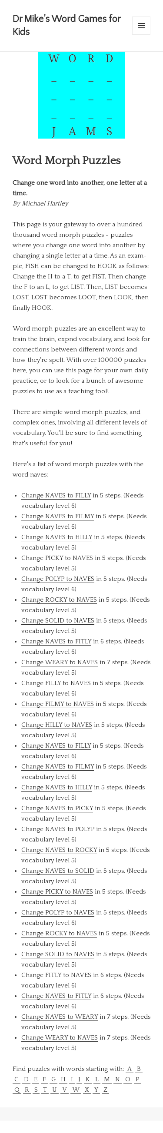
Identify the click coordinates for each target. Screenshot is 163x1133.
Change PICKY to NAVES (57, 558)
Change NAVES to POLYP (57, 829)
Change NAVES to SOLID (57, 871)
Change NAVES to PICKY (57, 808)
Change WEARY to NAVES (59, 662)
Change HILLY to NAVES (56, 725)
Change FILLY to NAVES (56, 683)
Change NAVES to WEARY (59, 1016)
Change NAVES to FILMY (57, 516)
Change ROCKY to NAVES (59, 599)
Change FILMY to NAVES (57, 704)
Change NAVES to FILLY (56, 495)
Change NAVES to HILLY (56, 537)
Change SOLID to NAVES (57, 620)
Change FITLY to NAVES (56, 975)
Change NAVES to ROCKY (59, 850)
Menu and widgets (141, 34)
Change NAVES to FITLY (56, 641)
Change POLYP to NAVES (57, 579)
